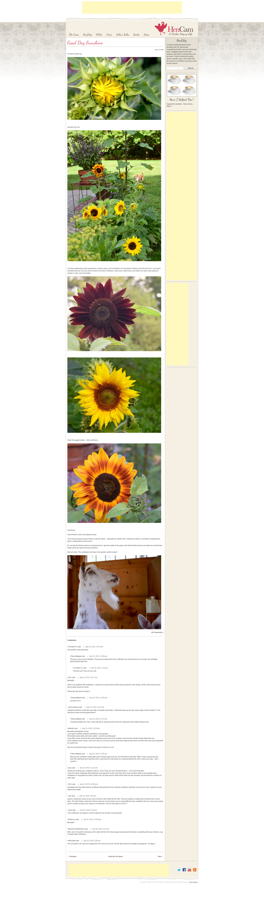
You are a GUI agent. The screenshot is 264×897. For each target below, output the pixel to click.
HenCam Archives (115, 856)
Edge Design (193, 882)
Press (109, 34)
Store (146, 34)
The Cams (74, 34)
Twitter (179, 869)
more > (169, 106)
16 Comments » (157, 632)
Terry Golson (76, 656)
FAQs (99, 34)
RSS (194, 869)
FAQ (181, 61)
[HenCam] (174, 29)
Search (191, 68)
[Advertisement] (132, 7)
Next (161, 856)
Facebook (184, 869)
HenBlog (87, 34)
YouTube (189, 869)
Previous (71, 856)
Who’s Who (122, 34)
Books (136, 34)
